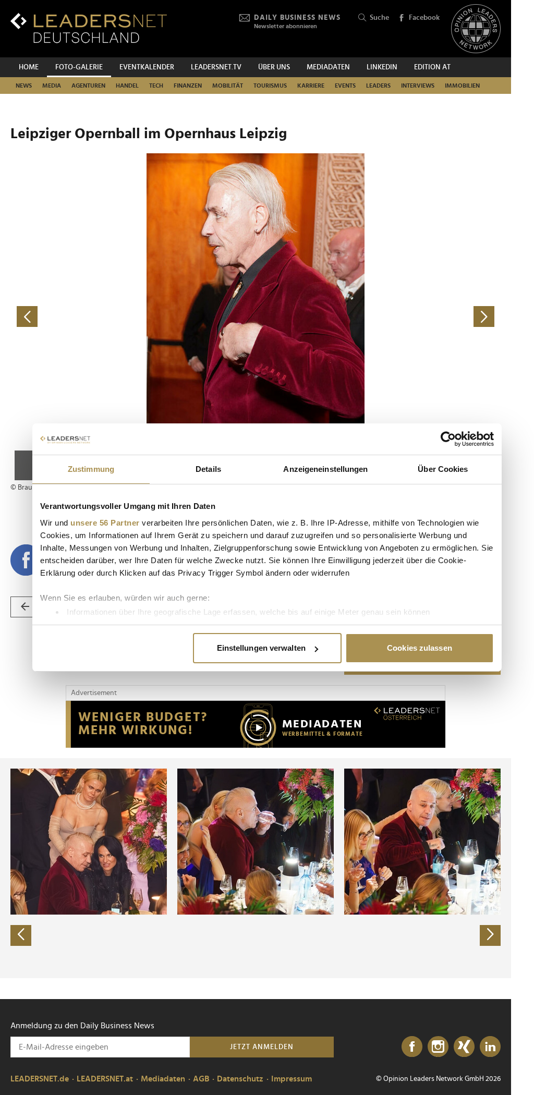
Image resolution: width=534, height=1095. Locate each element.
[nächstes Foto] (378, 316)
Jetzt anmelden (262, 1047)
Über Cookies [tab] (443, 469)
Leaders (378, 85)
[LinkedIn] (490, 1047)
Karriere (310, 85)
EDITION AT (432, 67)
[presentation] (20, 935)
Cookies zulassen (419, 647)
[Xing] (464, 1047)
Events (345, 85)
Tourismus (270, 85)
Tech (156, 85)
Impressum (291, 1079)
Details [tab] (208, 469)
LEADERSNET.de (39, 1079)
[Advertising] (255, 724)
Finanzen (188, 85)
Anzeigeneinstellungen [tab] (325, 469)
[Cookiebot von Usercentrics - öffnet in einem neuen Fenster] (448, 439)
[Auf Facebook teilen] (26, 560)
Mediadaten (328, 67)
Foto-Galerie (79, 67)
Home (29, 67)
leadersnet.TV (216, 67)
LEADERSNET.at (105, 1079)
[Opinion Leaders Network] (476, 29)
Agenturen (88, 85)
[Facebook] (412, 1047)
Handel (127, 85)
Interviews (417, 85)
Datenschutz (240, 1079)
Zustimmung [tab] (91, 469)
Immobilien (462, 85)
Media (51, 85)
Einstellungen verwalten (261, 647)
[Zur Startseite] (88, 27)
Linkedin (382, 67)
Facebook (424, 17)
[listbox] (255, 868)
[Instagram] (438, 1047)
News (24, 85)
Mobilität (227, 85)
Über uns (274, 67)
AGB (201, 1079)
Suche (379, 17)
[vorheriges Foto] (133, 316)
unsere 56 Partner (105, 522)
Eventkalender (146, 67)
